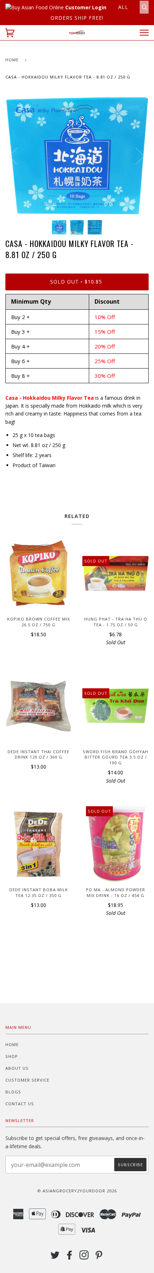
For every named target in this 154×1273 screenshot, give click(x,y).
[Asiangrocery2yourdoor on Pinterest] (99, 1257)
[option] (77, 155)
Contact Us (19, 1103)
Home (12, 59)
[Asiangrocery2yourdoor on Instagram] (84, 1257)
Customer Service (27, 1080)
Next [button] (135, 155)
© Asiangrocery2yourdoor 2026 (77, 1190)
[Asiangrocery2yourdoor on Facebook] (69, 1257)
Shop (11, 1056)
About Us (17, 1068)
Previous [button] (17, 155)
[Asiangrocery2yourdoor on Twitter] (55, 1257)
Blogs (13, 1091)
